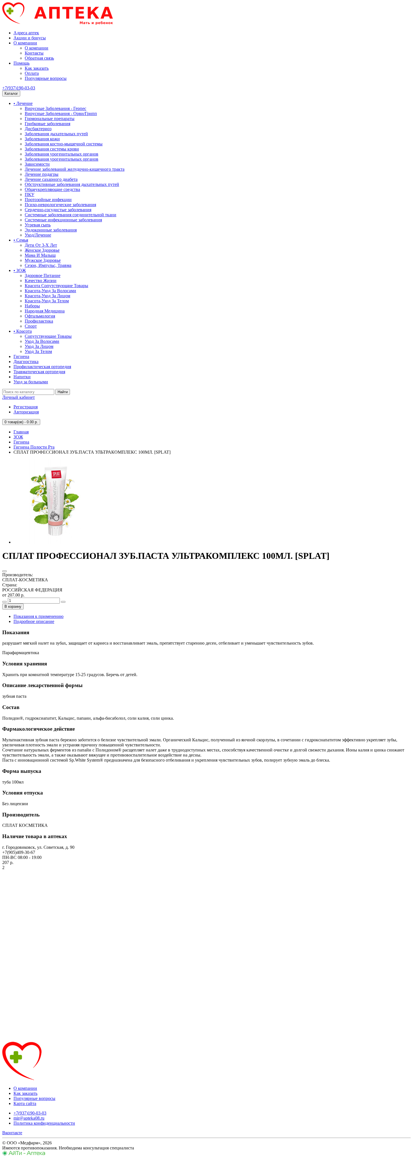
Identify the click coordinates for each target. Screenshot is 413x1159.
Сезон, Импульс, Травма (48, 265)
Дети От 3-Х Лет (41, 245)
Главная (21, 431)
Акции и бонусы (29, 37)
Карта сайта (24, 1103)
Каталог (11, 93)
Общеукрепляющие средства (52, 189)
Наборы (32, 305)
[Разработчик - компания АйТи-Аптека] (23, 1154)
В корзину (12, 606)
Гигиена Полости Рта (34, 447)
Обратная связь (39, 58)
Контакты (34, 53)
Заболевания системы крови (52, 149)
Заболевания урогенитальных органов (61, 154)
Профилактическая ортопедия (42, 366)
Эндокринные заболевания (51, 230)
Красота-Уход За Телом (47, 300)
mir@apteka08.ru (28, 1118)
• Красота (22, 331)
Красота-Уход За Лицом (47, 295)
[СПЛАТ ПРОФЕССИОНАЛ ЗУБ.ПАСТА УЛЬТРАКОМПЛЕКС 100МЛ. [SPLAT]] (55, 542)
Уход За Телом (38, 351)
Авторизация (26, 411)
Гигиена (21, 356)
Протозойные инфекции (48, 199)
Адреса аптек (26, 32)
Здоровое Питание (42, 275)
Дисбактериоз (38, 128)
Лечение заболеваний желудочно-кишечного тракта (74, 169)
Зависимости (37, 164)
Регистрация (25, 406)
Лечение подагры (41, 174)
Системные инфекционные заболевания (63, 219)
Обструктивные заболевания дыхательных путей (72, 184)
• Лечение (23, 103)
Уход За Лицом (39, 346)
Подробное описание (33, 621)
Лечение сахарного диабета (51, 179)
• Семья (20, 240)
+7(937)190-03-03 (18, 87)
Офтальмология (40, 316)
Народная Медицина (45, 311)
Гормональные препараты (49, 118)
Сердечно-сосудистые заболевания (58, 209)
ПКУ (29, 194)
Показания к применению (38, 616)
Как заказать (37, 68)
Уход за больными (30, 381)
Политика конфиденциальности (44, 1123)
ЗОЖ (18, 437)
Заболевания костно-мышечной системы (64, 143)
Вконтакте (12, 1132)
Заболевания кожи (42, 138)
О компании (25, 42)
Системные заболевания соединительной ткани (70, 214)
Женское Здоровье (42, 250)
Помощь (21, 63)
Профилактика (39, 321)
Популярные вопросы (46, 78)
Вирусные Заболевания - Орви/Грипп (61, 113)
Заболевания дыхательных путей (56, 133)
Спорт (31, 326)
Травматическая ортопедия (39, 371)
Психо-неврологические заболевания (60, 204)
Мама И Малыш (40, 255)
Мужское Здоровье (43, 260)
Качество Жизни (40, 280)
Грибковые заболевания (47, 123)
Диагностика (25, 361)
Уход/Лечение (38, 235)
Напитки (22, 376)
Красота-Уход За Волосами (50, 290)
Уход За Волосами (42, 341)
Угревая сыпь (38, 224)
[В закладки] (4, 571)
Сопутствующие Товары (48, 336)
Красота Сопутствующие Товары (56, 285)
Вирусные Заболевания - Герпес (55, 108)
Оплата (32, 73)
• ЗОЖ (19, 270)
